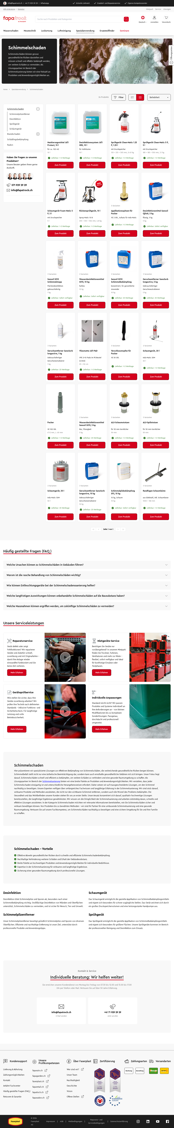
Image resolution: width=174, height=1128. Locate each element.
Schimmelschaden (15, 109)
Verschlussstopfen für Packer (121, 352)
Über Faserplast (82, 1061)
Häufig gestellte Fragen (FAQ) (16, 1091)
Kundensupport (18, 1061)
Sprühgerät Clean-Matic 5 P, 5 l (155, 143)
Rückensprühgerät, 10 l (89, 211)
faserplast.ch (38, 1081)
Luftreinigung (64, 31)
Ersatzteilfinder (107, 31)
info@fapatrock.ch (15, 3)
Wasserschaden (10, 31)
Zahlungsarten (139, 1061)
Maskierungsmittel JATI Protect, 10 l (58, 143)
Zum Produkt (60, 165)
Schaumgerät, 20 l (151, 351)
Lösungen (167, 9)
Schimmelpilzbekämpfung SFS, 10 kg (123, 492)
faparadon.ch (38, 1098)
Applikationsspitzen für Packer (121, 212)
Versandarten (163, 1061)
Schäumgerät (15, 129)
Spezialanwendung (85, 31)
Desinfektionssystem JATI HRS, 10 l (90, 143)
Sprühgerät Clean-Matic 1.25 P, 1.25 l (124, 143)
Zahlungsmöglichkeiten (13, 1075)
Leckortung (46, 31)
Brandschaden (13, 134)
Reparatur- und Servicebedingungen (96, 1121)
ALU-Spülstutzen (150, 422)
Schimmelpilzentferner (20, 114)
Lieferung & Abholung (12, 1069)
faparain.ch (37, 1070)
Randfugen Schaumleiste (154, 491)
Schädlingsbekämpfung (17, 139)
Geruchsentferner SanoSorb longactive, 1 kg (60, 352)
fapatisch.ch (38, 1092)
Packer (50, 422)
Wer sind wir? (73, 1069)
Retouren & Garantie (12, 1097)
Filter (121, 97)
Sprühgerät (14, 124)
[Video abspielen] (65, 657)
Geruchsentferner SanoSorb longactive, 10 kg (92, 492)
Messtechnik (30, 31)
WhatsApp (45, 3)
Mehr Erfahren (17, 672)
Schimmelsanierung (51, 781)
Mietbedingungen (75, 1121)
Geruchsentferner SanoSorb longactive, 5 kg (155, 280)
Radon (10, 145)
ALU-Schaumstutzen (120, 422)
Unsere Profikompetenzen (49, 1062)
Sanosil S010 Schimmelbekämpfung (121, 280)
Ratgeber (21, 9)
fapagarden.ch (39, 1076)
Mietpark (149, 9)
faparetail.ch (38, 1087)
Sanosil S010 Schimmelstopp (54, 280)
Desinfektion (15, 119)
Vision (69, 1091)
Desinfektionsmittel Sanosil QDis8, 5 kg (155, 212)
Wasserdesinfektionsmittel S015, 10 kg (91, 280)
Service (158, 9)
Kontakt (6, 1080)
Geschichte (72, 1086)
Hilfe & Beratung (9, 9)
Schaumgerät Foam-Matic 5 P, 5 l (60, 212)
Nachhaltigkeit (73, 1080)
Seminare (124, 31)
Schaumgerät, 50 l (55, 491)
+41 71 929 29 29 (31, 3)
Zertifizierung (107, 1061)
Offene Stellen (73, 1097)
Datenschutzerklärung (119, 1121)
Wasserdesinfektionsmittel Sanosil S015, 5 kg (91, 423)
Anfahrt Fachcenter (11, 1086)
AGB (61, 1121)
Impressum (50, 1121)
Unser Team (72, 1075)
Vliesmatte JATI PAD (88, 351)
